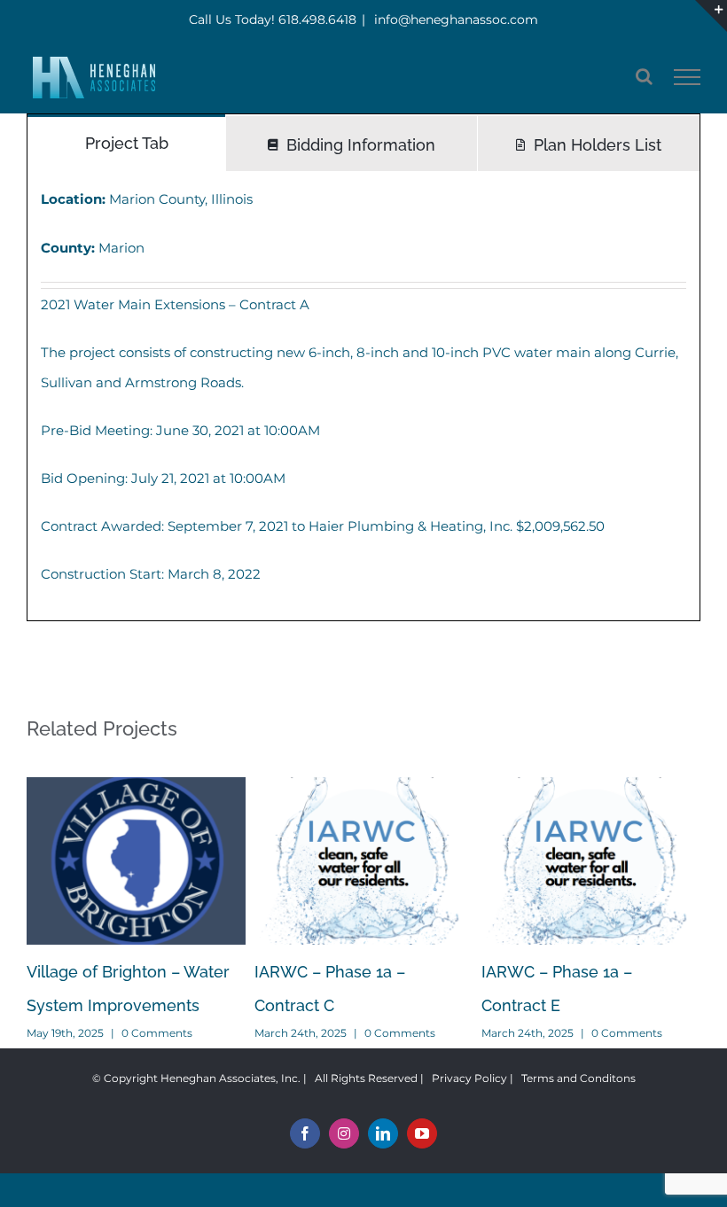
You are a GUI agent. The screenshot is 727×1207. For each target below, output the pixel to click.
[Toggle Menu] (687, 77)
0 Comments (156, 1033)
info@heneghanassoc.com (454, 19)
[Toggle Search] (644, 76)
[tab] (126, 142)
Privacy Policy (469, 1078)
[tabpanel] (363, 395)
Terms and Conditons (578, 1078)
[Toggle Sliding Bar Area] (711, 16)
